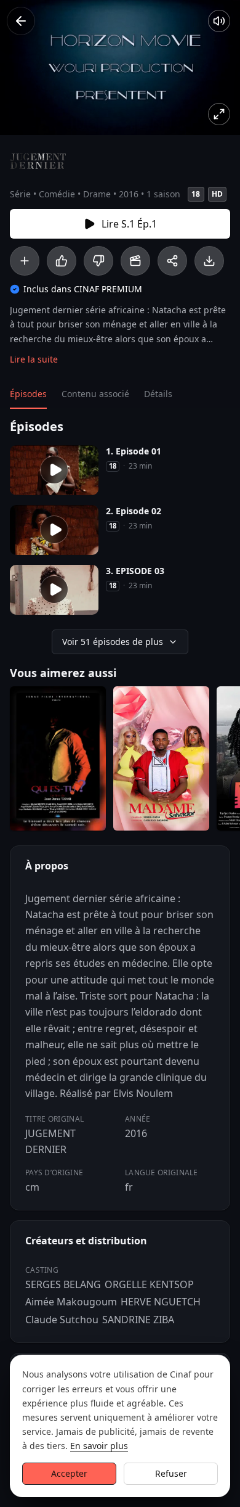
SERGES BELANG (63, 1284)
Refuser (171, 1473)
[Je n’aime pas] (98, 261)
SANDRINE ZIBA (138, 1319)
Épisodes (28, 394)
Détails (158, 394)
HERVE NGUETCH (161, 1301)
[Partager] (172, 261)
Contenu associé (95, 394)
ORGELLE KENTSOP (149, 1284)
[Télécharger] (209, 261)
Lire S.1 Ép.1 (129, 224)
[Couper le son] (219, 21)
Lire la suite (34, 359)
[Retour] (20, 21)
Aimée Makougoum (71, 1301)
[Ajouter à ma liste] (24, 261)
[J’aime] (61, 261)
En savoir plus (99, 1446)
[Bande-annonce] (135, 261)
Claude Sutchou (61, 1319)
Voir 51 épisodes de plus (112, 641)
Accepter (69, 1473)
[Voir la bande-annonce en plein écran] (219, 114)
